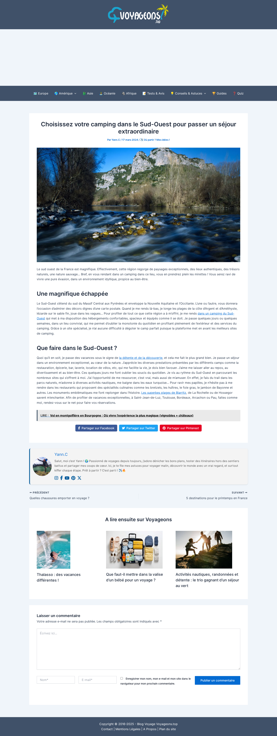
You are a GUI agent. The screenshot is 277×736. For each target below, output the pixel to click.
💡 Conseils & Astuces (186, 93)
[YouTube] (67, 478)
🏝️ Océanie (107, 93)
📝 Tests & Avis (153, 93)
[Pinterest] (73, 478)
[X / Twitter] (79, 478)
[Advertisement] (138, 57)
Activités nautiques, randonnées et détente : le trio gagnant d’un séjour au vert (207, 580)
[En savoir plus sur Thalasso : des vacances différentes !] (53, 549)
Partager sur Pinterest (183, 428)
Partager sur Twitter (140, 428)
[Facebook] (61, 478)
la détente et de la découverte (140, 358)
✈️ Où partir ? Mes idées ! (155, 139)
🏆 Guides (219, 93)
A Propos (149, 729)
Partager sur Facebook (98, 428)
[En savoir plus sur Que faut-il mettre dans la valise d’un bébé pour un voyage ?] (134, 549)
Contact (107, 729)
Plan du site (167, 729)
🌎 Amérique (63, 93)
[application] (74, 93)
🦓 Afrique (128, 93)
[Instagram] (56, 478)
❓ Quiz (238, 93)
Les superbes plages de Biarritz (163, 392)
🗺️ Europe (40, 93)
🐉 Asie (87, 93)
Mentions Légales (128, 729)
